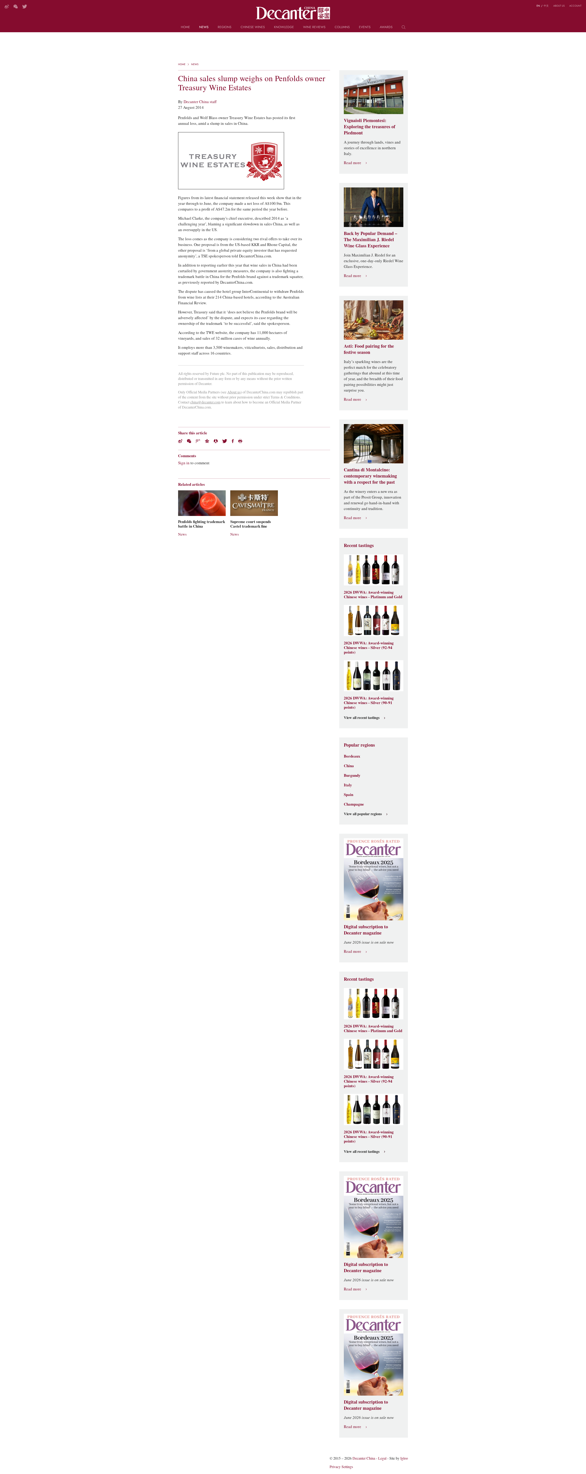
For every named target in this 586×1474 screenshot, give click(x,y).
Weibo (7, 6)
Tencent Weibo (198, 441)
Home (185, 27)
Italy (348, 785)
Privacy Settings (341, 1466)
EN (538, 6)
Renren (216, 441)
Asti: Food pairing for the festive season (369, 349)
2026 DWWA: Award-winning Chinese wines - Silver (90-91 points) (369, 703)
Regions (224, 27)
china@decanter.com (205, 402)
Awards (386, 27)
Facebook (233, 441)
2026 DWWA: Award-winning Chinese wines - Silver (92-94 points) (369, 648)
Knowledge (284, 27)
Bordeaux (352, 756)
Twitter (24, 6)
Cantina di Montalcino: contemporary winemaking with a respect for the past (370, 476)
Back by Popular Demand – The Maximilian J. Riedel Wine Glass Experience (370, 239)
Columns (342, 27)
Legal (382, 1458)
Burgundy (352, 775)
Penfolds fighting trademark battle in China (201, 524)
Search (403, 28)
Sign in (184, 462)
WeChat (16, 6)
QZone (207, 441)
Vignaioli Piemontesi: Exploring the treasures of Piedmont (369, 126)
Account (575, 6)
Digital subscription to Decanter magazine (366, 930)
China (349, 765)
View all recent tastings (362, 718)
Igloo (404, 1458)
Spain (348, 794)
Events (365, 27)
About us (559, 6)
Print (240, 441)
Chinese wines (253, 27)
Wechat (189, 441)
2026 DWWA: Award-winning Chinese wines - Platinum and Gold (373, 594)
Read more (352, 163)
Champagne (354, 804)
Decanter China (293, 13)
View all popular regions (363, 814)
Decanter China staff (200, 101)
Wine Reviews (314, 27)
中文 (546, 6)
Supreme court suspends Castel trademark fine (250, 524)
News (204, 27)
